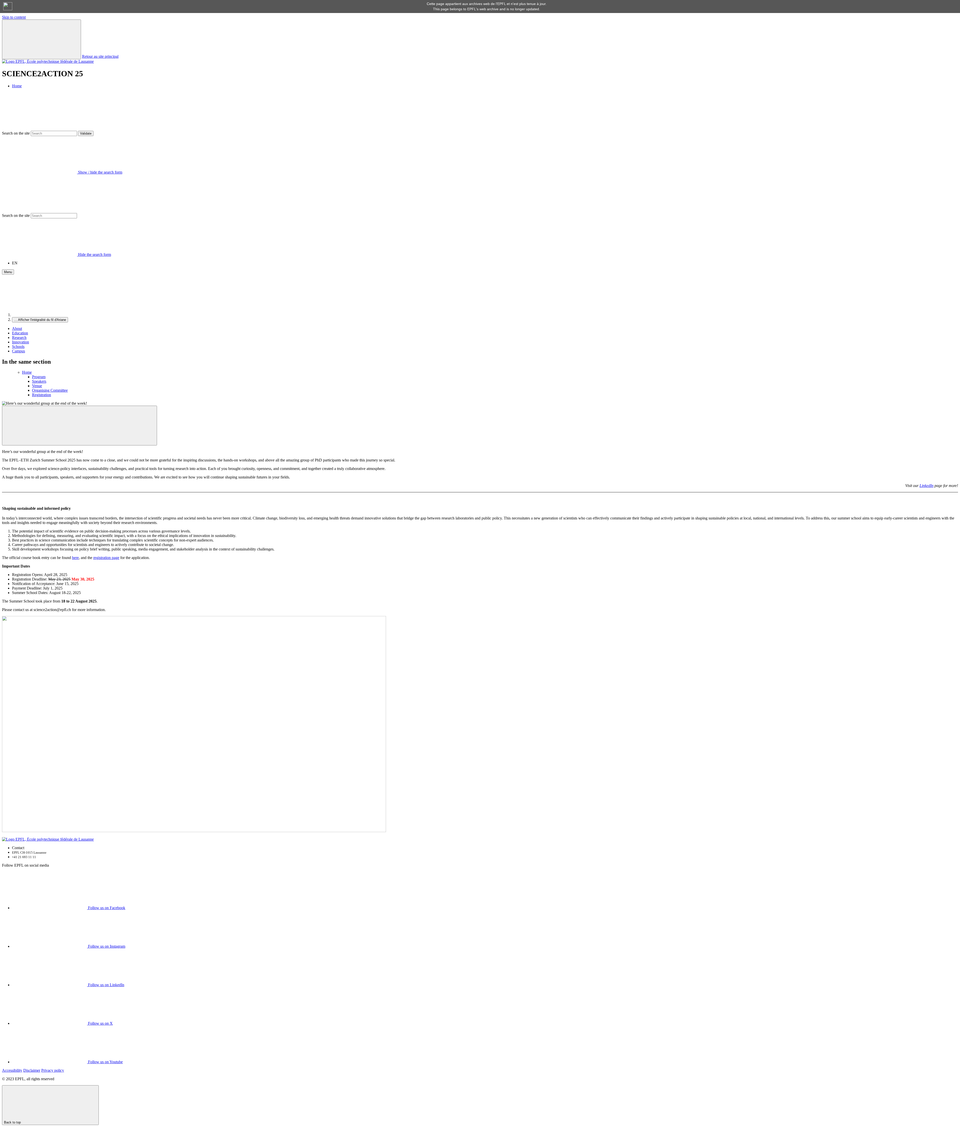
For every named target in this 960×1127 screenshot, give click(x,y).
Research (19, 337)
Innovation (20, 342)
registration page (106, 557)
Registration (41, 395)
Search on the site (16, 133)
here (75, 557)
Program (39, 377)
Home (17, 86)
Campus (18, 351)
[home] (49, 315)
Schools (18, 346)
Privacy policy (52, 1070)
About (17, 328)
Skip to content (14, 17)
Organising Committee (50, 390)
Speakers (39, 381)
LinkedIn (927, 485)
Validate (86, 133)
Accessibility (12, 1070)
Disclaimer (31, 1070)
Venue (37, 386)
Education (20, 333)
